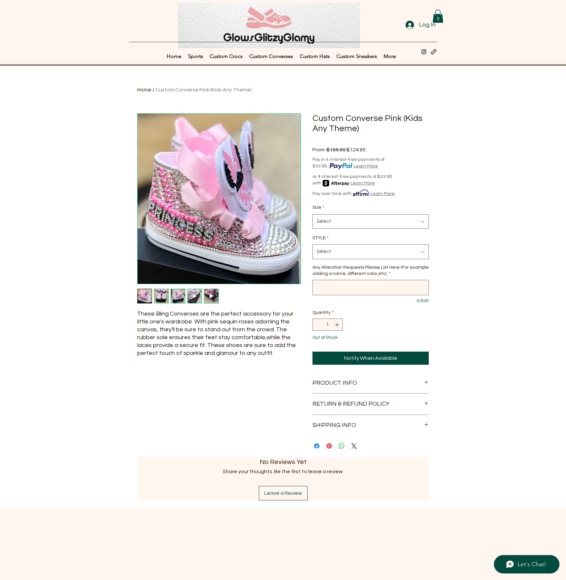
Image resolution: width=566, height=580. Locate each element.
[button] (437, 16)
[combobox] (370, 221)
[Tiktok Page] (433, 51)
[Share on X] (354, 446)
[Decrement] (317, 324)
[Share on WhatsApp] (342, 446)
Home (144, 89)
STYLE (320, 238)
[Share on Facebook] (317, 446)
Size (318, 207)
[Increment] (337, 324)
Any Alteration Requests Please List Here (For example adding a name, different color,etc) (370, 270)
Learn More (366, 166)
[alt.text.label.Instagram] (424, 51)
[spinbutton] (327, 324)
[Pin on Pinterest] (329, 446)
